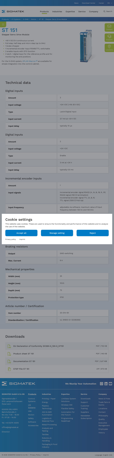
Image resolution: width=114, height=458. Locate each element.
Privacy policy (10, 239)
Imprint (22, 239)
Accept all (21, 233)
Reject (93, 233)
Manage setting (57, 233)
